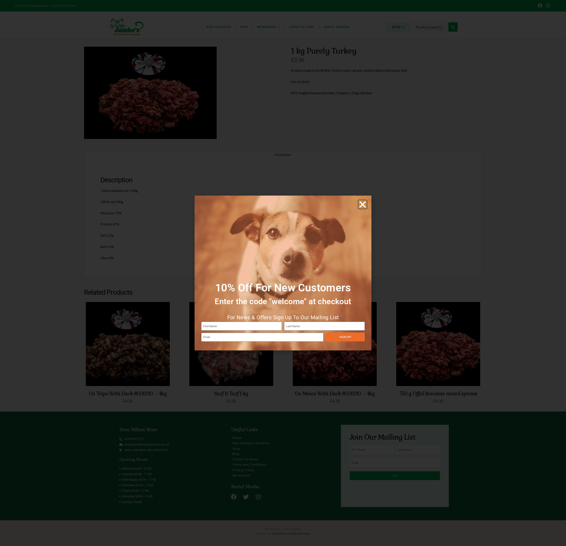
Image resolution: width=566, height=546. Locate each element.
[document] (283, 273)
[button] (362, 204)
